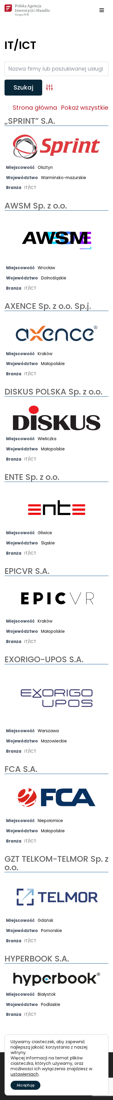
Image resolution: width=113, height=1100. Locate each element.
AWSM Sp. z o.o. (36, 206)
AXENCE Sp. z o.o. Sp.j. (48, 306)
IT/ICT (30, 187)
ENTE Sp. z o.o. (32, 477)
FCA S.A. (21, 769)
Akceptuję (25, 1085)
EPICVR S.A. (27, 571)
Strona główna (35, 107)
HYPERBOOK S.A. (37, 958)
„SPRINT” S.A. (30, 121)
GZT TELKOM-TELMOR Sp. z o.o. (56, 863)
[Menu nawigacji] (101, 10)
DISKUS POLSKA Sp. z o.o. (53, 392)
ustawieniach (25, 1074)
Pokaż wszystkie (84, 107)
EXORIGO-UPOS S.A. (44, 659)
